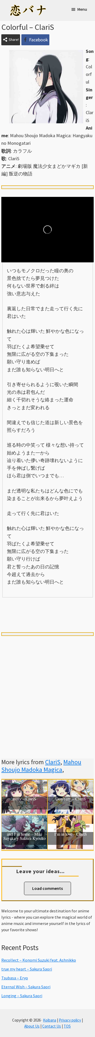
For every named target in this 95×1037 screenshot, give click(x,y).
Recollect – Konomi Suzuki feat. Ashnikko (38, 960)
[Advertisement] (47, 691)
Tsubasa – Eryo (14, 977)
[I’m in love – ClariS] (70, 819)
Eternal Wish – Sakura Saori (25, 986)
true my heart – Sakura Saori (26, 969)
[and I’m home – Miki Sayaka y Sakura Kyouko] (24, 819)
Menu (82, 9)
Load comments (47, 888)
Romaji (47, 606)
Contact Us (51, 1026)
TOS (67, 1026)
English (47, 615)
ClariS (52, 762)
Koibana (49, 1020)
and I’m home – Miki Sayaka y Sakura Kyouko (24, 836)
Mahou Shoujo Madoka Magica (41, 766)
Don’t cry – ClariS (70, 799)
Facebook (38, 40)
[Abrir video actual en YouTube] (47, 229)
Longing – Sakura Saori (21, 995)
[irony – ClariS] (24, 783)
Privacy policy (70, 1020)
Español (75, 606)
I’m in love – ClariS (70, 834)
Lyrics (19, 606)
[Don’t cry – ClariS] (70, 783)
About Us (32, 1026)
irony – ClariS (24, 799)
